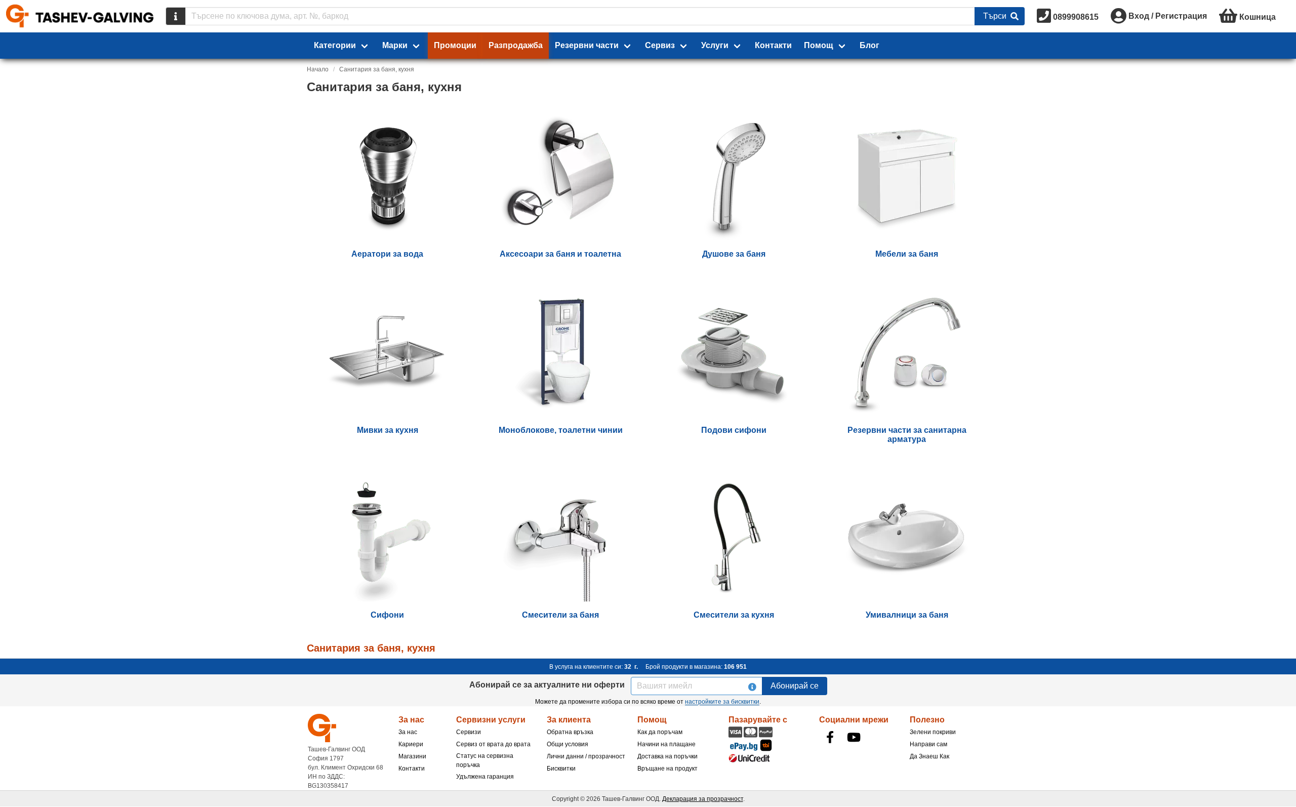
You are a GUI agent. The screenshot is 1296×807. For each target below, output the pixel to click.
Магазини (412, 756)
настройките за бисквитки (722, 701)
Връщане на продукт (667, 768)
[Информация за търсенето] (176, 16)
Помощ (818, 45)
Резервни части (587, 45)
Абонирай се (795, 685)
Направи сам (928, 744)
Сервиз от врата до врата (493, 744)
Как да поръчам (659, 732)
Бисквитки (561, 768)
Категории (335, 45)
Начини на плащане (666, 744)
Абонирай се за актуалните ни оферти (547, 684)
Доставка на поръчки (667, 756)
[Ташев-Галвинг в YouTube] (854, 737)
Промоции (455, 45)
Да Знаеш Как (929, 756)
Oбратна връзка (570, 732)
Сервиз (660, 45)
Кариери (410, 744)
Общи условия (567, 744)
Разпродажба (516, 45)
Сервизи (468, 732)
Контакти (773, 45)
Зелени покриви (933, 732)
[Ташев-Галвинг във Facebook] (830, 737)
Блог (869, 45)
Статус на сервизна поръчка (484, 760)
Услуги (714, 45)
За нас (407, 732)
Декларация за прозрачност (702, 798)
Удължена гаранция (485, 776)
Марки (395, 45)
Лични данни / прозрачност (586, 756)
